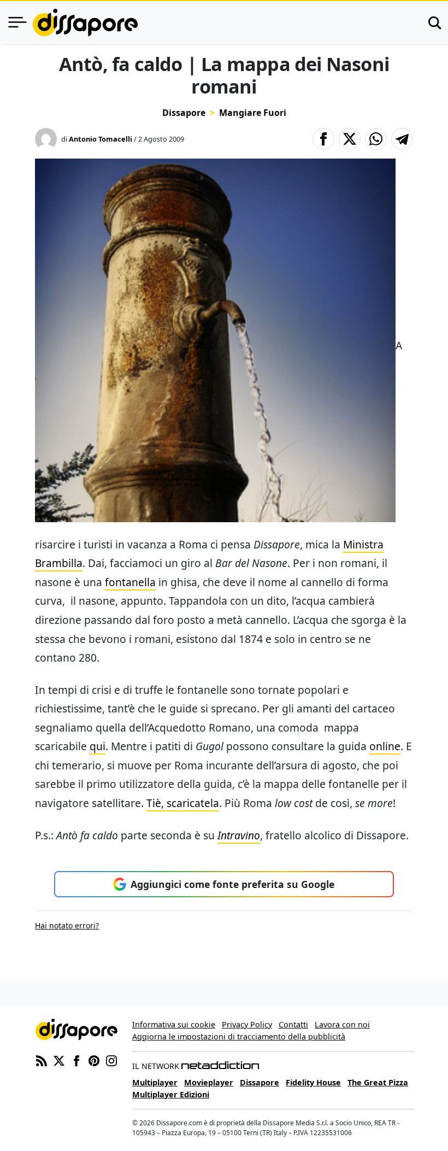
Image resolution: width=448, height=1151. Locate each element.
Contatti (293, 1024)
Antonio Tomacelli (100, 139)
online (384, 746)
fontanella (130, 582)
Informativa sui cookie (173, 1024)
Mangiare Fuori (252, 113)
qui (97, 746)
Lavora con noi (342, 1024)
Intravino (238, 835)
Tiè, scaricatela (182, 803)
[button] (323, 139)
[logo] (85, 22)
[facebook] (76, 1060)
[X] (59, 1060)
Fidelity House (313, 1082)
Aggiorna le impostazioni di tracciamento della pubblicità (238, 1036)
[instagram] (111, 1060)
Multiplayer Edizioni (170, 1094)
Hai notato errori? (67, 925)
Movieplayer (208, 1082)
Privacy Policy (247, 1024)
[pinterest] (94, 1060)
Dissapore (183, 113)
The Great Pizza (377, 1082)
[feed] (41, 1060)
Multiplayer (155, 1082)
